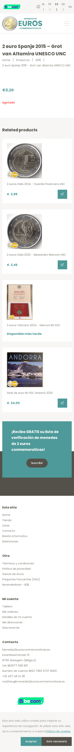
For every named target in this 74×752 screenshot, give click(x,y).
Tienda (6, 520)
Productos (23, 60)
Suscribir (37, 463)
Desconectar (11, 628)
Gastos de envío (13, 574)
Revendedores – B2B (15, 585)
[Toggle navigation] (66, 23)
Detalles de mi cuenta (17, 617)
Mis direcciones (12, 622)
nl (43, 4)
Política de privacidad (16, 569)
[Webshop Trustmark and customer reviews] (16, 6)
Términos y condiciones (18, 563)
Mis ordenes (10, 612)
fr (49, 4)
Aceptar (31, 741)
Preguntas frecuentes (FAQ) (21, 579)
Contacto (8, 531)
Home (6, 60)
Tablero (7, 606)
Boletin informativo (15, 536)
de (63, 4)
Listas (5, 525)
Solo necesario (56, 741)
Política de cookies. (58, 731)
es (56, 4)
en (70, 7)
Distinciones (10, 541)
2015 (38, 60)
